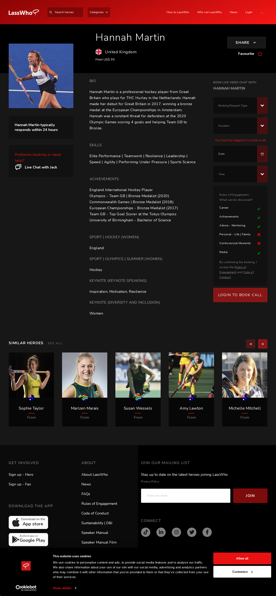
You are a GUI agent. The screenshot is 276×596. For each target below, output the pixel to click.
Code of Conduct (95, 513)
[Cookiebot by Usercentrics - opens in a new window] (26, 588)
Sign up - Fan (20, 484)
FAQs (85, 493)
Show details (62, 588)
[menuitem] (26, 12)
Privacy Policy (150, 481)
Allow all (242, 558)
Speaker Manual (94, 532)
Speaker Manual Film (99, 542)
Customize (240, 571)
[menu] (73, 12)
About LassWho (94, 474)
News (86, 484)
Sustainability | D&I (96, 523)
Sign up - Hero (21, 474)
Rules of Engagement (99, 503)
